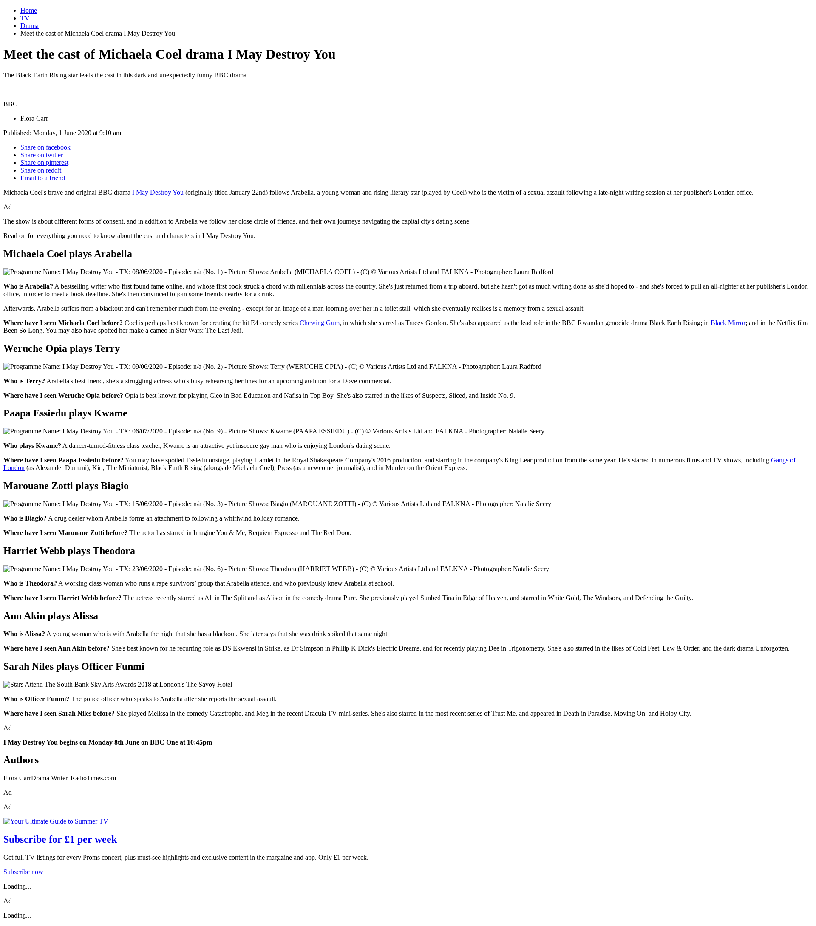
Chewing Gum (320, 322)
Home (28, 10)
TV (25, 18)
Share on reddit (40, 170)
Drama (29, 25)
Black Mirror (728, 322)
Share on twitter (41, 155)
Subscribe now (23, 871)
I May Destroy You (158, 192)
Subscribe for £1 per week (60, 839)
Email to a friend (42, 177)
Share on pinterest (44, 162)
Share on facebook (45, 147)
